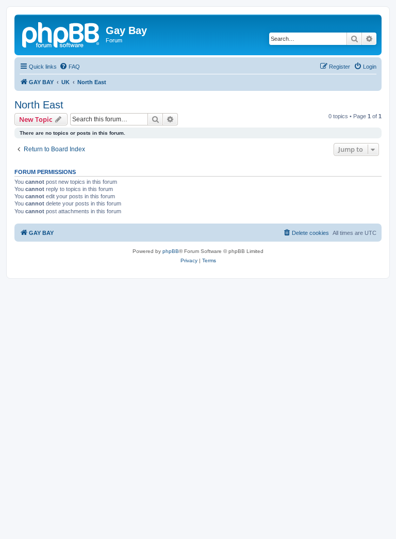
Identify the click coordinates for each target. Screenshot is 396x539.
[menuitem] (69, 66)
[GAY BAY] (61, 33)
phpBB (170, 251)
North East (38, 104)
